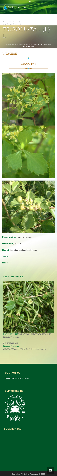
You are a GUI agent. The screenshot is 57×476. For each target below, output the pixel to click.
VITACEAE (9, 54)
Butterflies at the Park (25, 45)
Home (9, 45)
